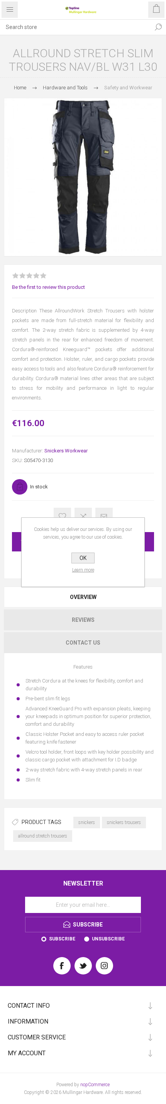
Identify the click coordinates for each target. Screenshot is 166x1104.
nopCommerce (95, 1084)
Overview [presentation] (83, 597)
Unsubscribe (108, 939)
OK (83, 558)
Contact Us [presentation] (83, 643)
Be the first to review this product (48, 287)
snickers (86, 822)
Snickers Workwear (66, 451)
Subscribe (62, 939)
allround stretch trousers (42, 836)
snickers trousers (124, 822)
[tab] (83, 597)
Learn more (83, 570)
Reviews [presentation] (83, 620)
